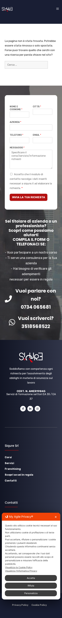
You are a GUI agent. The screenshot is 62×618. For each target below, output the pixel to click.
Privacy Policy (20, 605)
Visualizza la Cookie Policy (18, 567)
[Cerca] (9, 72)
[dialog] (31, 556)
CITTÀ (37, 106)
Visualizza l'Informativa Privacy (21, 570)
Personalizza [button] (31, 593)
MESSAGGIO (17, 147)
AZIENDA (15, 122)
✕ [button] (56, 517)
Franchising (13, 468)
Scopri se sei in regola (19, 474)
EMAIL (37, 135)
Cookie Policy (39, 605)
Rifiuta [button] (31, 585)
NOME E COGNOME (16, 108)
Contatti (11, 480)
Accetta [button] (31, 578)
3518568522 (35, 326)
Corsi (8, 457)
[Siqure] (7, 9)
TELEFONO (16, 135)
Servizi (9, 463)
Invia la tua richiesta (28, 197)
